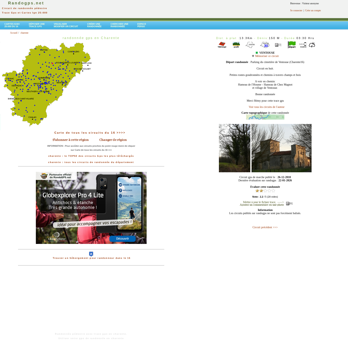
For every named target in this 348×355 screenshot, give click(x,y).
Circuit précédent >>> (265, 227)
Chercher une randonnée (119, 25)
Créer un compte (313, 10)
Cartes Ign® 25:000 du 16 (12, 25)
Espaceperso (141, 25)
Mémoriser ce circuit (266, 56)
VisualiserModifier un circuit (66, 25)
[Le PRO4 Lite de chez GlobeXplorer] (91, 247)
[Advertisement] (91, 301)
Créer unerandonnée (94, 25)
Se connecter (296, 10)
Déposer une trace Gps (37, 25)
